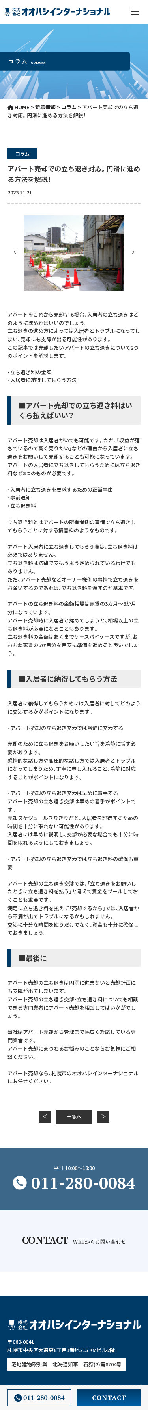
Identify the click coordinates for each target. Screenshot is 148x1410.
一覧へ (74, 1116)
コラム (22, 153)
